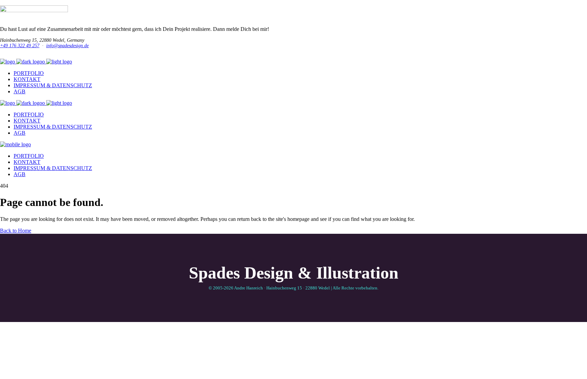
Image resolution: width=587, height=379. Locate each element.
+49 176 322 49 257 (19, 45)
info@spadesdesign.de (67, 45)
